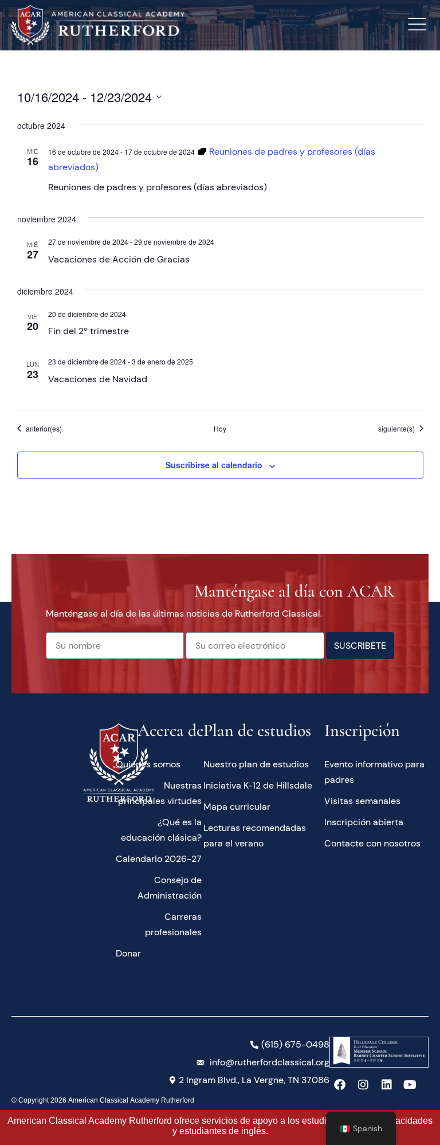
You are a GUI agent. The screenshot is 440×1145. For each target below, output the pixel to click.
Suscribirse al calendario (214, 464)
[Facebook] (339, 1085)
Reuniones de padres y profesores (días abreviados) (157, 187)
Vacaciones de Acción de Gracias (119, 259)
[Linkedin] (386, 1085)
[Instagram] (363, 1085)
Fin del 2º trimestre (88, 331)
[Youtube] (410, 1085)
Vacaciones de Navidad (97, 379)
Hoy (220, 428)
